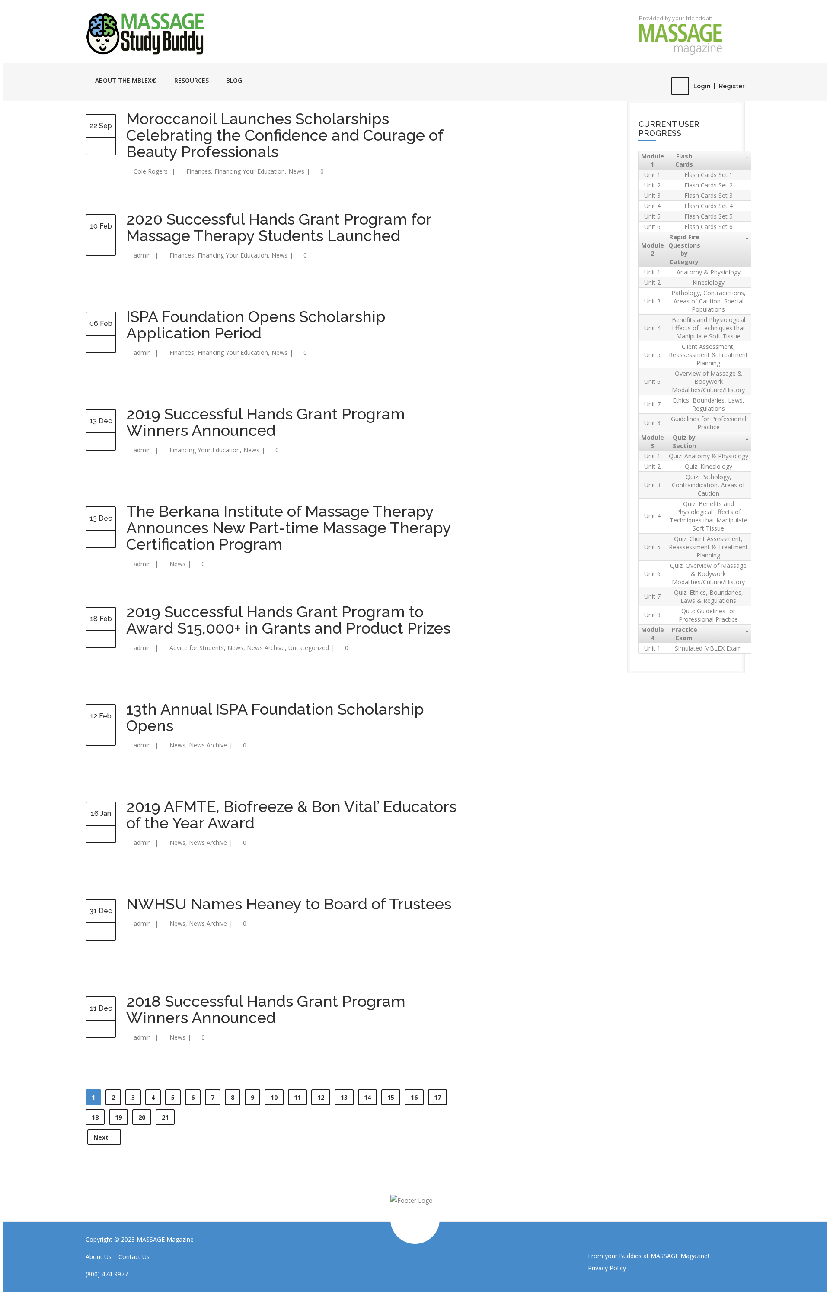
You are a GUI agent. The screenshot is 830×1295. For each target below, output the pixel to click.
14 (367, 1097)
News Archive (266, 648)
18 (95, 1117)
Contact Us (134, 1257)
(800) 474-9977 (107, 1274)
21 (165, 1117)
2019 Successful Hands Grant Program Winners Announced (265, 422)
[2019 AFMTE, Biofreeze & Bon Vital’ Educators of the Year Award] (101, 834)
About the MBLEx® (126, 80)
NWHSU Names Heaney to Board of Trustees (288, 904)
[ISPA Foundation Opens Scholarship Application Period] (101, 344)
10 (274, 1097)
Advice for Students (196, 648)
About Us (99, 1257)
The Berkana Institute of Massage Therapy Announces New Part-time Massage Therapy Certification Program (288, 527)
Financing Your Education (249, 171)
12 (320, 1097)
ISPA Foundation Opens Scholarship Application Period (256, 324)
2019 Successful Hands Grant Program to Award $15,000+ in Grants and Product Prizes (288, 619)
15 (390, 1097)
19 (118, 1117)
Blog (234, 80)
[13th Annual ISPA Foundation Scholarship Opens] (101, 737)
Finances (198, 171)
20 (141, 1117)
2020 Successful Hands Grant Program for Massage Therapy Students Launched (278, 227)
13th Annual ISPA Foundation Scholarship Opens (275, 717)
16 (414, 1097)
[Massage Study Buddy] (184, 33)
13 (344, 1097)
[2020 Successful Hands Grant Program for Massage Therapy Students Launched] (101, 247)
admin (142, 255)
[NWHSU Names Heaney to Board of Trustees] (101, 932)
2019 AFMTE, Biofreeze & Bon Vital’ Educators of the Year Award (291, 814)
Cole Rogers (151, 171)
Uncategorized (308, 648)
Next (101, 1137)
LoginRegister (718, 86)
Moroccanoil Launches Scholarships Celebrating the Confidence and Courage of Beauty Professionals (284, 135)
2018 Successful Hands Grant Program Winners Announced (265, 1009)
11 (297, 1097)
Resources (191, 80)
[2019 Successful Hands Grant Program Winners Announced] (101, 442)
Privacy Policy (607, 1268)
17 (437, 1097)
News (296, 171)
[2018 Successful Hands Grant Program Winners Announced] (101, 1029)
